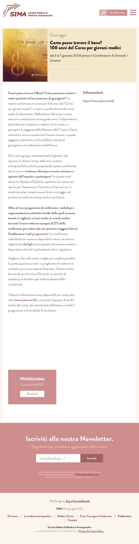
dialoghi (28, 244)
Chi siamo (13, 516)
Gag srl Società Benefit (78, 501)
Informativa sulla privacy (87, 474)
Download (32, 394)
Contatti (72, 520)
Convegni (58, 35)
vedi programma (37, 233)
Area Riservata (117, 12)
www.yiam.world (25, 299)
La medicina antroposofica (37, 516)
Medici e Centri (65, 516)
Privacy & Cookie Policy (91, 531)
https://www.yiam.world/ (98, 100)
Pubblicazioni (124, 516)
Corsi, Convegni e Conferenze (96, 516)
